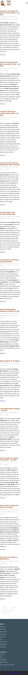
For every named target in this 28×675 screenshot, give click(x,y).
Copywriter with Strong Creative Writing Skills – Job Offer (9, 113)
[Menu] (26, 3)
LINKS (1, 657)
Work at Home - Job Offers (14, 216)
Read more (2, 54)
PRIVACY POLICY (4, 662)
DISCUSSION (3, 646)
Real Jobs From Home (10, 315)
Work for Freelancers (7, 19)
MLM (1, 639)
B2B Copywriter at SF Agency (10, 361)
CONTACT (2, 654)
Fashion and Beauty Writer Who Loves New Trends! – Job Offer (10, 64)
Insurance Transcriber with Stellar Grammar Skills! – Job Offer (9, 12)
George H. (16, 19)
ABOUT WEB (3, 629)
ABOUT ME (2, 626)
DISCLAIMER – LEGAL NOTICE (7, 664)
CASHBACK (2, 636)
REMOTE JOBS (3, 644)
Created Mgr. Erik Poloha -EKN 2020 (14, 673)
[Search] (22, 3)
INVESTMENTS (3, 631)
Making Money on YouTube (10, 511)
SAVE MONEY (3, 634)
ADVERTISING (3, 659)
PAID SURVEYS (3, 641)
